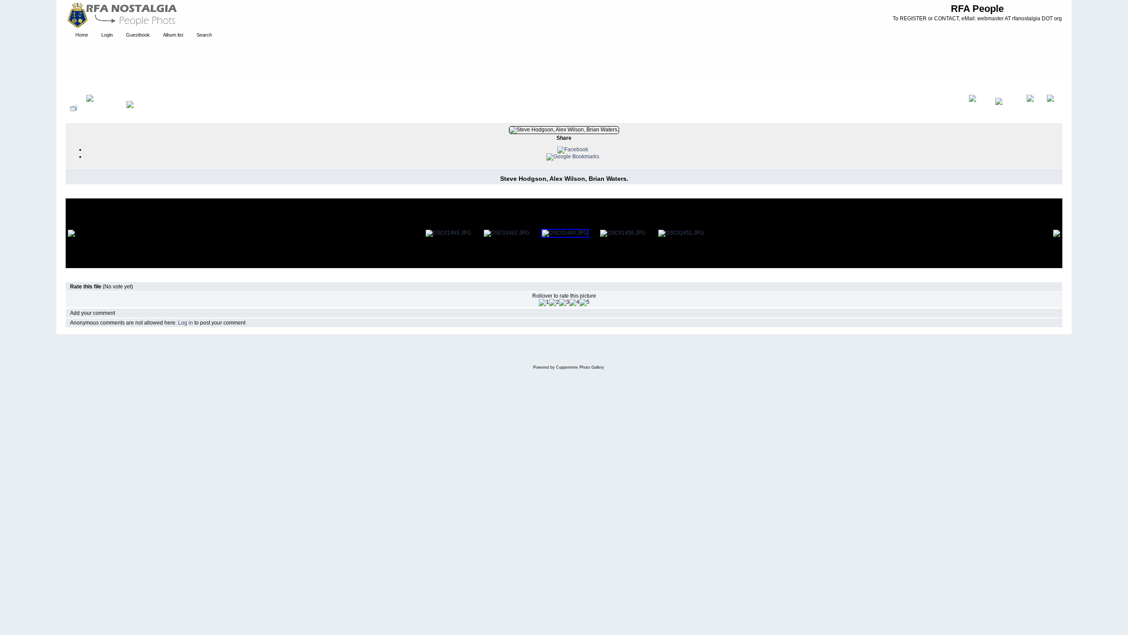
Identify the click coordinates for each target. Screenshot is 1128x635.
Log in (185, 323)
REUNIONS (109, 85)
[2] (554, 302)
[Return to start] (978, 107)
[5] (584, 302)
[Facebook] (572, 149)
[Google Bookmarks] (572, 156)
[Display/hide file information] (102, 107)
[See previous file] (1006, 108)
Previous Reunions (151, 85)
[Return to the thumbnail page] (74, 107)
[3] (564, 302)
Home (81, 85)
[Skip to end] (1052, 107)
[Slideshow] (139, 108)
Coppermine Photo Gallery (580, 367)
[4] (574, 302)
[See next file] (1032, 107)
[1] (544, 302)
